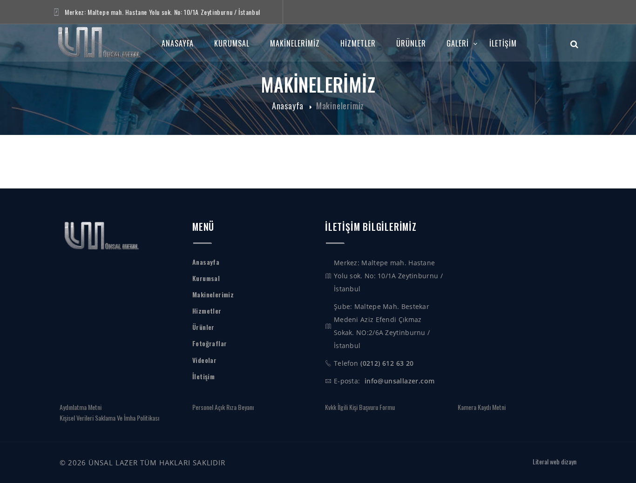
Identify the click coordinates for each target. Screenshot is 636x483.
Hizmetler (358, 43)
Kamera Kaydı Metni (482, 407)
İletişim (503, 43)
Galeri (458, 43)
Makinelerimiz (340, 106)
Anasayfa (178, 43)
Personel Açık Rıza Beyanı (223, 407)
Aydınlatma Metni (80, 407)
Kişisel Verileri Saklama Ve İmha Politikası (109, 418)
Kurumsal (232, 43)
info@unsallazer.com (399, 380)
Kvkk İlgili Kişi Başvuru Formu (360, 407)
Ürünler (411, 43)
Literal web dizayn (554, 461)
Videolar (204, 360)
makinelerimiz (295, 43)
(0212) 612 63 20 (386, 363)
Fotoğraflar (209, 343)
